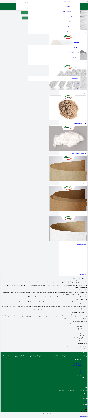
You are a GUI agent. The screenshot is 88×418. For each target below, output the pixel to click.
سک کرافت (84, 183)
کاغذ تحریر (84, 32)
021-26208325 (84, 406)
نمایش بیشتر (84, 348)
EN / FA (82, 384)
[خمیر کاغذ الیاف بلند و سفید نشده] (68, 120)
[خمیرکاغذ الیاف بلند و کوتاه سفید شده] (68, 150)
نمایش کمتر (78, 348)
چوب (83, 377)
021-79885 (85, 401)
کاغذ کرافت (84, 213)
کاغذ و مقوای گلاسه (82, 274)
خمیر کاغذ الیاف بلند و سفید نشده (80, 123)
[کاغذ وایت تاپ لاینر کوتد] (68, 241)
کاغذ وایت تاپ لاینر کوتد (81, 244)
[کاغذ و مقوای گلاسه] (68, 271)
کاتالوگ (79, 370)
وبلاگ (80, 372)
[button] (83, 416)
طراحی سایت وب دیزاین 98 (36, 413)
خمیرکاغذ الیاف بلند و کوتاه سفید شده (79, 153)
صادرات (79, 368)
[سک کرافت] (68, 180)
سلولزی (82, 379)
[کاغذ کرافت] (68, 210)
